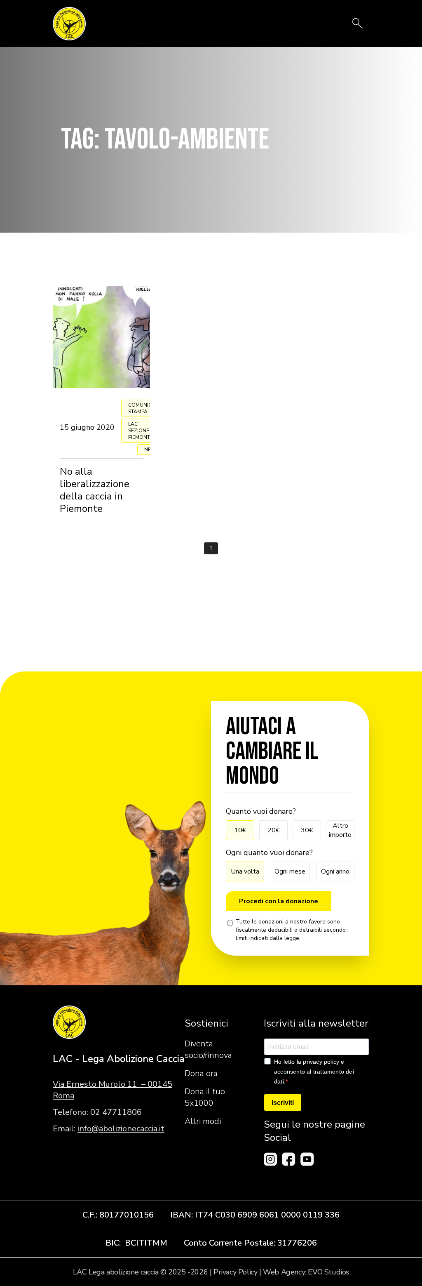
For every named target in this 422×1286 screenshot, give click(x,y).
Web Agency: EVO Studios (306, 1272)
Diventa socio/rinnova (208, 1049)
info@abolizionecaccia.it (120, 1128)
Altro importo (340, 830)
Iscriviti (283, 1102)
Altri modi (203, 1121)
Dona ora (201, 1073)
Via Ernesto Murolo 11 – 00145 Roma (112, 1090)
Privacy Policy (235, 1272)
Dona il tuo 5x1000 (205, 1097)
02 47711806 (116, 1112)
